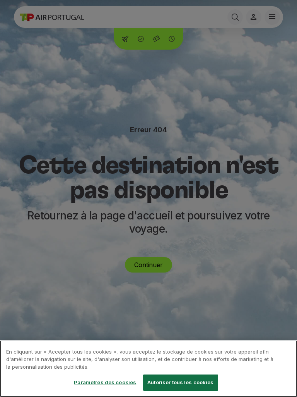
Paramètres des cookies (105, 382)
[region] (148, 368)
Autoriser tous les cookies (180, 382)
